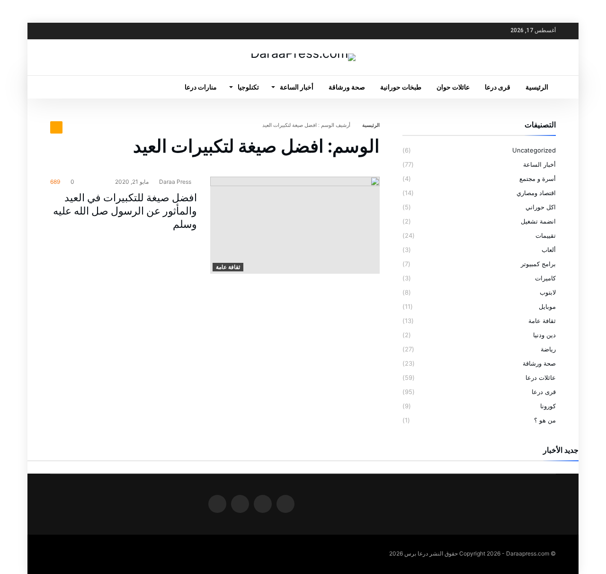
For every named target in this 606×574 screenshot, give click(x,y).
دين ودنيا (544, 335)
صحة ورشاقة (539, 363)
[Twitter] (93, 31)
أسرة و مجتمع (537, 178)
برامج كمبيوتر (538, 264)
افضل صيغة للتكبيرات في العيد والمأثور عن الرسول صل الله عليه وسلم (125, 211)
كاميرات (545, 278)
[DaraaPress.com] (303, 53)
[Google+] (76, 31)
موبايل (547, 306)
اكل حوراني (541, 207)
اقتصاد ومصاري (536, 193)
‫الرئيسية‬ (371, 125)
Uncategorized (534, 150)
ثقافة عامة (228, 267)
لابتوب (548, 292)
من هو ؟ (545, 420)
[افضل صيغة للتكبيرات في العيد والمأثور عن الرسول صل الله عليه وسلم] (295, 225)
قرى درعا (544, 391)
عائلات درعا (541, 377)
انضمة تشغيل (538, 221)
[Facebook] (111, 31)
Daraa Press (176, 181)
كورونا (548, 406)
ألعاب (549, 249)
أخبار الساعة (539, 164)
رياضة (548, 349)
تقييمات (545, 235)
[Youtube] (58, 31)
